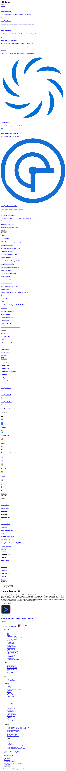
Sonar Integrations (8, 585)
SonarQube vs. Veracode (13, 731)
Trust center (7, 760)
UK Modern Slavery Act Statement (13, 763)
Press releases (10, 703)
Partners (9, 692)
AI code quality (11, 642)
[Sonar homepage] (6, 2)
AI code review (11, 648)
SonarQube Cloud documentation (15, 747)
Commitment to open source (14, 689)
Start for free (4, 581)
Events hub (10, 710)
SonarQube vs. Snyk (12, 734)
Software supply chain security (15, 637)
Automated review (11, 646)
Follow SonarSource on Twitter (12, 751)
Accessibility (10, 695)
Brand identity (10, 696)
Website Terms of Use (9, 755)
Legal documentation (12, 721)
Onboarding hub (11, 716)
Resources (3, 495)
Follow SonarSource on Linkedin (12, 753)
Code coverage (11, 649)
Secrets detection (11, 636)
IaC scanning (10, 658)
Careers (9, 687)
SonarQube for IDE (12, 668)
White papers (10, 713)
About (8, 686)
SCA (8, 635)
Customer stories (11, 711)
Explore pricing (11, 680)
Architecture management (13, 659)
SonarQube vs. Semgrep (13, 730)
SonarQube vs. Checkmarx (14, 733)
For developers (11, 655)
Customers (9, 690)
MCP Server (10, 672)
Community (10, 717)
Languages (10, 743)
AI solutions (10, 640)
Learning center (11, 744)
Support (9, 719)
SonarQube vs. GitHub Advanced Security (18, 727)
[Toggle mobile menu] (33, 582)
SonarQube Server (11, 666)
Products (3, 4)
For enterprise (10, 656)
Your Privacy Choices (10, 761)
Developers (4, 358)
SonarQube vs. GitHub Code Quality (16, 728)
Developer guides (11, 714)
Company (3, 551)
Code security (10, 632)
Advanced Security (12, 669)
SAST (8, 633)
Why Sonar (3, 232)
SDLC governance (12, 653)
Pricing (2, 357)
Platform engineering (12, 651)
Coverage (9, 701)
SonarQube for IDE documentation (16, 748)
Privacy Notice (7, 757)
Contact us (9, 693)
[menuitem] (33, 11)
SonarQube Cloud (11, 665)
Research (3, 533)
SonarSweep (10, 673)
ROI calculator (11, 720)
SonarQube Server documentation (15, 745)
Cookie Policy (7, 758)
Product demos (11, 708)
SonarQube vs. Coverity (13, 736)
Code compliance (11, 652)
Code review (10, 645)
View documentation (6, 603)
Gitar (8, 671)
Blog (8, 741)
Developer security (12, 639)
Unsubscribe (7, 764)
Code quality (10, 643)
